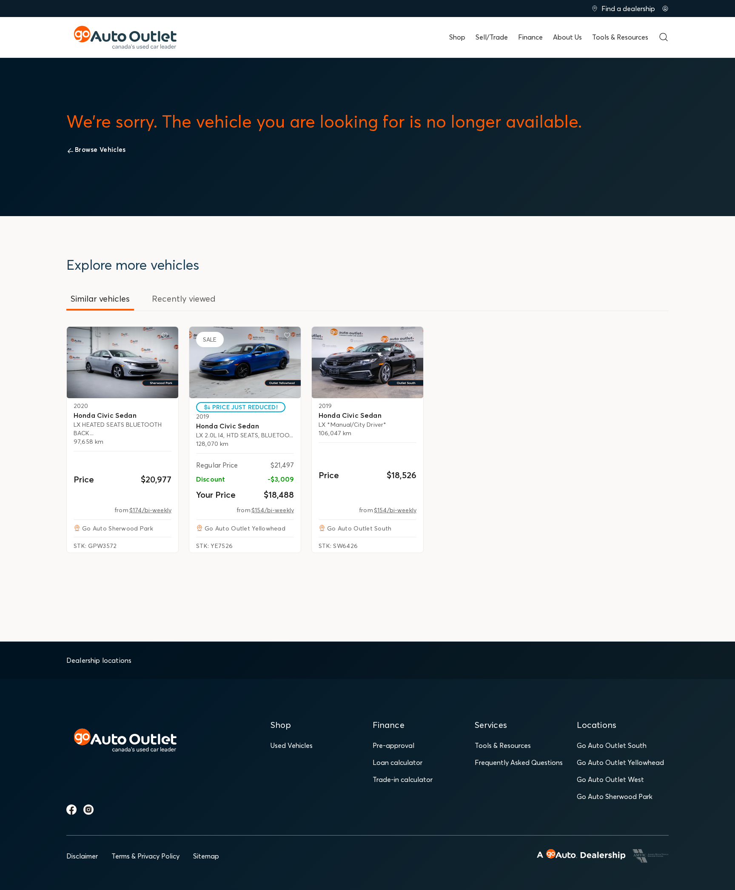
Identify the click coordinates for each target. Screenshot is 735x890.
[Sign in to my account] (665, 8)
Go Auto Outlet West (610, 779)
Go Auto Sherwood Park (614, 796)
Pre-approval (393, 745)
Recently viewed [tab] (184, 298)
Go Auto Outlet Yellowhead (620, 762)
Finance (530, 37)
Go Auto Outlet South (612, 745)
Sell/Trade (492, 37)
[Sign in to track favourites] (166, 337)
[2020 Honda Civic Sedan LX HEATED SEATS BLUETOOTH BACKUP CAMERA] (122, 362)
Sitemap (206, 856)
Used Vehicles (292, 745)
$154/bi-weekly (272, 510)
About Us (567, 37)
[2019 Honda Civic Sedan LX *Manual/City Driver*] (367, 362)
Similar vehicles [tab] (100, 298)
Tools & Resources (620, 37)
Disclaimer (82, 856)
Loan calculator (397, 762)
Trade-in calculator (403, 779)
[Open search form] (663, 37)
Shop (457, 37)
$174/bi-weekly (150, 510)
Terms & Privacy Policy (145, 856)
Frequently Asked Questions (519, 762)
